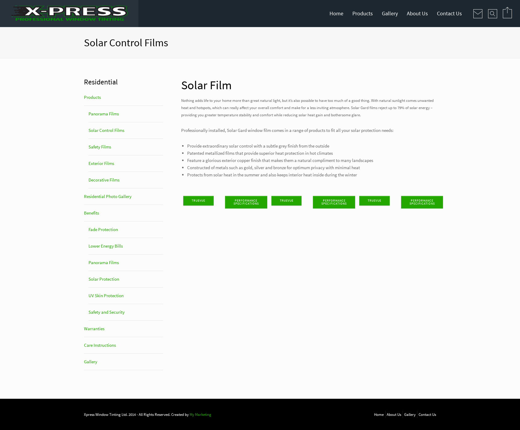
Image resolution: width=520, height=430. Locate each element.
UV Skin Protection (106, 295)
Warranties (94, 328)
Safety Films (99, 147)
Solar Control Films (106, 130)
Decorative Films (103, 180)
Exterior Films (101, 163)
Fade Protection (103, 229)
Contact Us (449, 13)
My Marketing (200, 414)
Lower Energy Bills (105, 246)
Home (336, 13)
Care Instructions (100, 345)
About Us (417, 13)
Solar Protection (103, 279)
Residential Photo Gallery (108, 196)
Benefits (91, 213)
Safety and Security (106, 312)
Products (362, 13)
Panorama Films (103, 114)
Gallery (390, 13)
